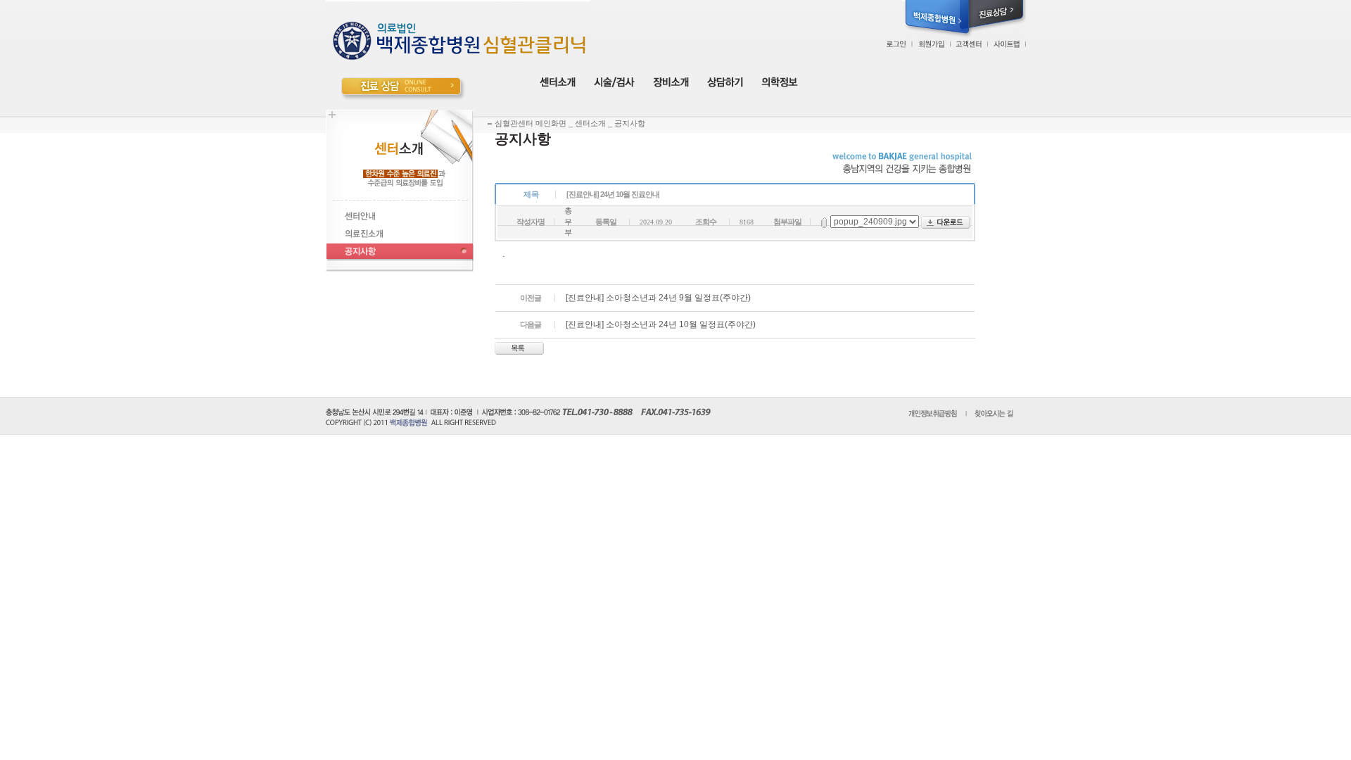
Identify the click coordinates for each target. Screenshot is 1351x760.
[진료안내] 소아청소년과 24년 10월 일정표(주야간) (661, 324)
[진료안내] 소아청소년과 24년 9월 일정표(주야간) (658, 298)
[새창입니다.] (935, 18)
